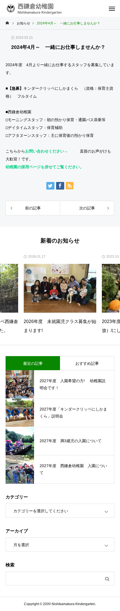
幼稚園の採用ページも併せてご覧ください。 (45, 167)
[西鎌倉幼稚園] (35, 8)
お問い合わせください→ (46, 151)
